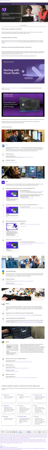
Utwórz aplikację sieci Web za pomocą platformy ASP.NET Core (29, 207)
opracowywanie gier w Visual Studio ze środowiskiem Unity (31, 224)
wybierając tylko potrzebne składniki (12, 41)
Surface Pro (2, 434)
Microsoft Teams (6, 440)
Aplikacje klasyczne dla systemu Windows (27, 198)
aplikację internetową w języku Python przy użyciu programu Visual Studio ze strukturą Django (22, 377)
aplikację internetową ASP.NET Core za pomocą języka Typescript (23, 281)
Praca (41, 441)
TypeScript (15, 274)
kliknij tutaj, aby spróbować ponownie (9, 18)
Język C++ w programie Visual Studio (11, 162)
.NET (43, 432)
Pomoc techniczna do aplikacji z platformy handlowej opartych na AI (34, 440)
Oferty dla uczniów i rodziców (18, 438)
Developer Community (29, 432)
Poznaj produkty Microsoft (38, 434)
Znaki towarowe (7, 449)
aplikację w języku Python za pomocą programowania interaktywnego (21, 361)
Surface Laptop (6, 434)
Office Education (40, 437)
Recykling (31, 436)
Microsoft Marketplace (14, 441)
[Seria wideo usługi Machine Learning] (12, 245)
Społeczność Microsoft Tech (5, 441)
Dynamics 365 (24, 439)
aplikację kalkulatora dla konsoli (28, 157)
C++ (46, 432)
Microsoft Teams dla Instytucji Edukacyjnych (21, 437)
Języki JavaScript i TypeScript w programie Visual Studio (14, 284)
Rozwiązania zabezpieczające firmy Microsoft (12, 439)
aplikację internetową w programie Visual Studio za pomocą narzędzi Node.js (19, 315)
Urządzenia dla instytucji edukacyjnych (6, 437)
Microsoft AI (2, 439)
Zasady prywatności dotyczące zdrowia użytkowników (9, 448)
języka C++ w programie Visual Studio (18, 148)
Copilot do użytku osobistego (23, 434)
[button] (23, 71)
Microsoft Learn (19, 440)
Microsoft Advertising (36, 439)
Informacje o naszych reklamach (15, 449)
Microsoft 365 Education (33, 437)
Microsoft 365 (30, 434)
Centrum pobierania (3, 436)
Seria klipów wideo (9, 250)
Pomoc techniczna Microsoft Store (13, 436)
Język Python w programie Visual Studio (12, 371)
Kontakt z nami (21, 448)
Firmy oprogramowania (31, 441)
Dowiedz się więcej (33, 3)
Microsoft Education (44, 436)
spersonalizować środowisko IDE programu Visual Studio (13, 87)
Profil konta (45, 434)
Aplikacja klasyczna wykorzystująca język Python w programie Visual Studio (17, 368)
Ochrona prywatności (14, 442)
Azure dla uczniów (26, 438)
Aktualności (8, 442)
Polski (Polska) (2, 446)
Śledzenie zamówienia (26, 436)
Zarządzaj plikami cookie (37, 448)
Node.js (23, 306)
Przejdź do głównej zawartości (5, 0)
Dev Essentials (20, 432)
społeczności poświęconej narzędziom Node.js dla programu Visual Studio (25, 322)
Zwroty (20, 436)
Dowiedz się (13, 308)
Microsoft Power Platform (22, 441)
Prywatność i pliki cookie (29, 448)
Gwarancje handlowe (37, 436)
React (6, 320)
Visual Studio (39, 432)
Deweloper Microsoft (12, 440)
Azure (21, 439)
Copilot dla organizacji (13, 434)
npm (32, 307)
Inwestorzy (20, 442)
